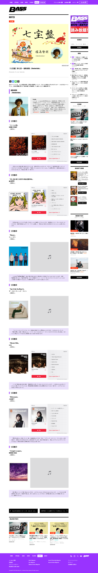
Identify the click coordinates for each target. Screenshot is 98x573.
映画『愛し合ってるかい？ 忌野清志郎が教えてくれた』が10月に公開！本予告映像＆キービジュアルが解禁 (80, 76)
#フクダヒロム (21, 538)
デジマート (70, 562)
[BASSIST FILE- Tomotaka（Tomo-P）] (79, 263)
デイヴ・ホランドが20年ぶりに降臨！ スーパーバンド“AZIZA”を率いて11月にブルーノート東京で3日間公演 (80, 89)
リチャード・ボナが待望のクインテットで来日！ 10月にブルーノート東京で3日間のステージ (80, 96)
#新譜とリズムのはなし (41, 541)
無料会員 (72, 234)
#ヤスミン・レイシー (59, 541)
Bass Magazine (32, 562)
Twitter (47, 112)
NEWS (26, 2)
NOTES (36, 2)
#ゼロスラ (16, 538)
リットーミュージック (72, 560)
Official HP (36, 112)
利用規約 (11, 562)
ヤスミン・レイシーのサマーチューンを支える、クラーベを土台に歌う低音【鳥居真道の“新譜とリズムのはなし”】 (59, 538)
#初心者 (13, 540)
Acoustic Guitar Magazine (53, 562)
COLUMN (11, 21)
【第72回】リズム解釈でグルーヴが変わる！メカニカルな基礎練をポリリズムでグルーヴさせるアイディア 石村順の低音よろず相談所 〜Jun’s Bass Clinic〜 (54, 511)
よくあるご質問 (12, 560)
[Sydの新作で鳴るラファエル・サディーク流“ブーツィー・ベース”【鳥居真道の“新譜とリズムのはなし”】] (38, 528)
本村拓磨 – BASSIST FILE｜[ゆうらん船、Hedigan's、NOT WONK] (79, 252)
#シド (35, 541)
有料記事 (42, 2)
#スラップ (11, 538)
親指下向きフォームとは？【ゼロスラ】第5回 (79, 139)
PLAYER (31, 2)
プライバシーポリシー (13, 564)
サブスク (56, 539)
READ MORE (79, 162)
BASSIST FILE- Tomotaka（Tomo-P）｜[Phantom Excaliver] (79, 271)
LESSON (11, 533)
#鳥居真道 (31, 543)
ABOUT (45, 556)
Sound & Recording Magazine (54, 560)
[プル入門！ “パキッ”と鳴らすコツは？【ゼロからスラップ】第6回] (18, 528)
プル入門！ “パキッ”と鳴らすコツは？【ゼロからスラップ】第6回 (17, 536)
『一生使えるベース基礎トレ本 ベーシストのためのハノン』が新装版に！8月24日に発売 (80, 58)
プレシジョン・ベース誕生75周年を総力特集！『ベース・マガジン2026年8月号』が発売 (80, 83)
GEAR (22, 2)
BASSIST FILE (74, 230)
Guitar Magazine (32, 560)
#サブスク (31, 541)
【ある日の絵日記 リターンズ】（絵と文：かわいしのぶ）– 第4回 (25, 511)
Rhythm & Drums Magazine (34, 564)
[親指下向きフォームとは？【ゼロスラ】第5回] (79, 132)
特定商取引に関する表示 (14, 566)
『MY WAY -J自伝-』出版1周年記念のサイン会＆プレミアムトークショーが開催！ (80, 70)
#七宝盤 (17, 72)
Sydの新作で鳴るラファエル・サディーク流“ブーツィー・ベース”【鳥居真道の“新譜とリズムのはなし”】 (38, 537)
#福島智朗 (22, 72)
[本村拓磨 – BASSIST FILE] (79, 244)
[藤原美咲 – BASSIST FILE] (79, 226)
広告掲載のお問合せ (72, 564)
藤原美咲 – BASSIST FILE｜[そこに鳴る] (79, 233)
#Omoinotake (11, 72)
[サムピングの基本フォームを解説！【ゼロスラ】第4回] (79, 149)
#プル (10, 540)
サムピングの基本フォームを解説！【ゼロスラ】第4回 (79, 157)
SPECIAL (17, 2)
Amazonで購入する (82, 183)
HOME (11, 2)
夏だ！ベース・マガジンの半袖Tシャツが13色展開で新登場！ (80, 64)
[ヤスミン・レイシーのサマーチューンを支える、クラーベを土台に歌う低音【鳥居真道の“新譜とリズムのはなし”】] (59, 528)
